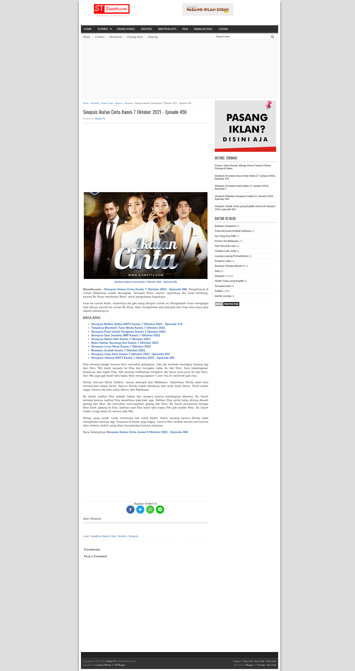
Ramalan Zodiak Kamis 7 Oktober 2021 (118, 350)
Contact (99, 36)
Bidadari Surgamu (225, 226)
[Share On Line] (160, 509)
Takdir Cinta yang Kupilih (229, 281)
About (86, 36)
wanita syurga (223, 296)
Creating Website (103, 665)
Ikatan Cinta (107, 103)
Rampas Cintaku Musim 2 (230, 266)
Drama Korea (126, 28)
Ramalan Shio (203, 28)
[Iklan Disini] (207, 14)
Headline (95, 103)
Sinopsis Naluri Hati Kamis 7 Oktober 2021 (120, 339)
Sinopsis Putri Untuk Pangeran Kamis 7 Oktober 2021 (128, 331)
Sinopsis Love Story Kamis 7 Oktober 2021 (121, 346)
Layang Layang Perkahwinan (231, 256)
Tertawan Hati (223, 286)
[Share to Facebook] (130, 509)
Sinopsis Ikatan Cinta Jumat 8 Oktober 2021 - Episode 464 (147, 432)
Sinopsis (146, 28)
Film (185, 28)
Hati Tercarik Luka (225, 246)
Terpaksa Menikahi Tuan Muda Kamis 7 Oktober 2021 (128, 327)
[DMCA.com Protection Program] (227, 305)
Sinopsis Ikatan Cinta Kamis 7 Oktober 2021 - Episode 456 (135, 112)
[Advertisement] (179, 69)
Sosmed (103, 28)
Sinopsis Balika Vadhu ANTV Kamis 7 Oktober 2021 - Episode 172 (136, 324)
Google (261, 665)
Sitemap (153, 36)
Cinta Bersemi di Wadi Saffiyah (233, 231)
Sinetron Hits (167, 28)
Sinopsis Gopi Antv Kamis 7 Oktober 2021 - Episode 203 (130, 354)
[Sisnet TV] (112, 13)
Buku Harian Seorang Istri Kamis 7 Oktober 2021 (125, 342)
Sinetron (119, 103)
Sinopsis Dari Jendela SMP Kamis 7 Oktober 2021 (125, 335)
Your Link (248, 661)
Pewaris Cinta (223, 261)
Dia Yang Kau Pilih (225, 236)
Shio (217, 271)
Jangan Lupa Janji (225, 251)
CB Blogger (119, 665)
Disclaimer (115, 36)
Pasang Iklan (135, 36)
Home (87, 28)
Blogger (249, 665)
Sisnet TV (100, 118)
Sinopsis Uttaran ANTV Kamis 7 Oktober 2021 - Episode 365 (132, 357)
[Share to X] (140, 509)
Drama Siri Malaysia (226, 241)
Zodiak (223, 28)
